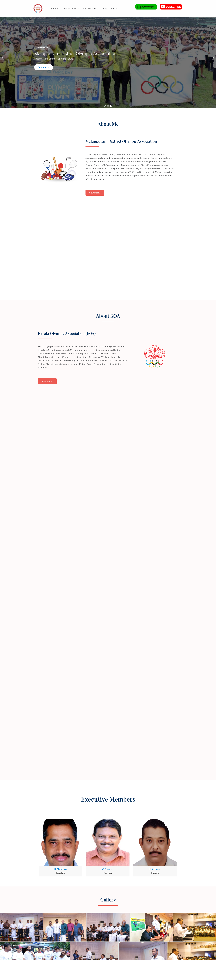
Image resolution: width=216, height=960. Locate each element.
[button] (57, 8)
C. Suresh (107, 869)
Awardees (88, 8)
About (53, 8)
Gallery (103, 8)
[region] (108, 58)
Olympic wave (69, 8)
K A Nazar (155, 869)
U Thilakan (60, 869)
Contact (115, 8)
